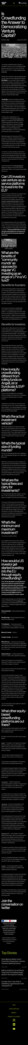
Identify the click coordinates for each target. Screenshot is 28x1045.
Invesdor (3, 866)
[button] (14, 3)
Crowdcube (4, 804)
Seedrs (3, 743)
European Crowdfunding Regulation (10, 201)
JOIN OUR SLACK (14, 1009)
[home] (5, 3)
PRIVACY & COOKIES (14, 1016)
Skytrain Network (19, 165)
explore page (20, 601)
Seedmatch (4, 833)
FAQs (14, 1005)
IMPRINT (14, 1012)
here (12, 705)
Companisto (4, 782)
